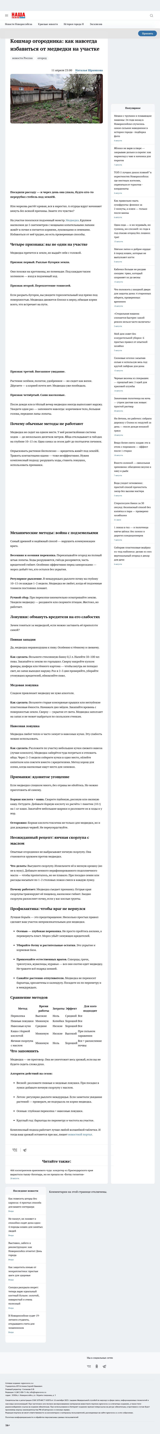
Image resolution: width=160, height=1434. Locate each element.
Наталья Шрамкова (89, 70)
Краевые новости (48, 24)
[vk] (15, 1150)
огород (42, 58)
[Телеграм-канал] (104, 1366)
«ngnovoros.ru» (27, 1383)
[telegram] (26, 1150)
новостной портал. (80, 1134)
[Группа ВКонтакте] (89, 1366)
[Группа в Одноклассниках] (97, 1366)
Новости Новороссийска (18, 24)
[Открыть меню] (6, 15)
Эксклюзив (96, 24)
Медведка (72, 220)
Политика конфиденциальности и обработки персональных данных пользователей (41, 1417)
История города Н (74, 24)
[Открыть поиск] (151, 15)
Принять (147, 33)
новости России (22, 58)
